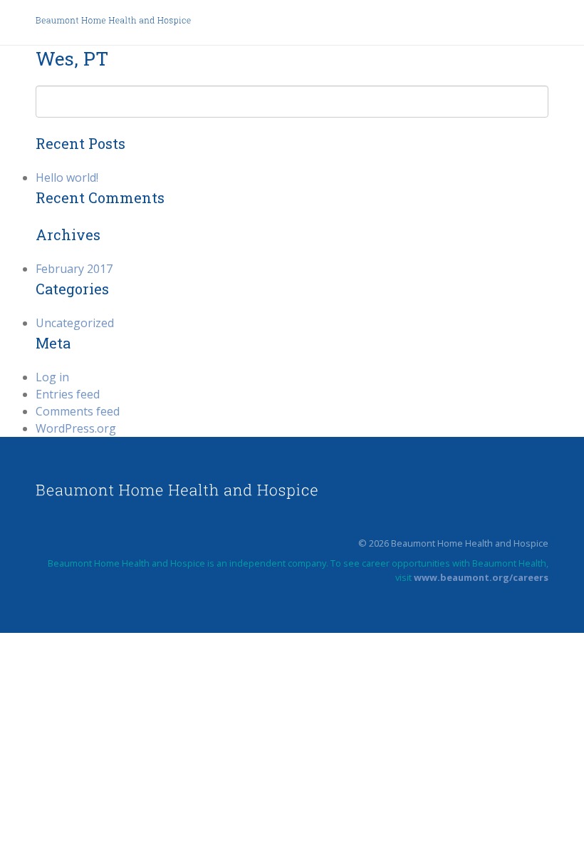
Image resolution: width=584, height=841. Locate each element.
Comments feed (78, 411)
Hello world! (67, 177)
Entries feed (68, 394)
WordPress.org (76, 428)
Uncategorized (75, 323)
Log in (52, 377)
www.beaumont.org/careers (481, 577)
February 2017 (74, 269)
